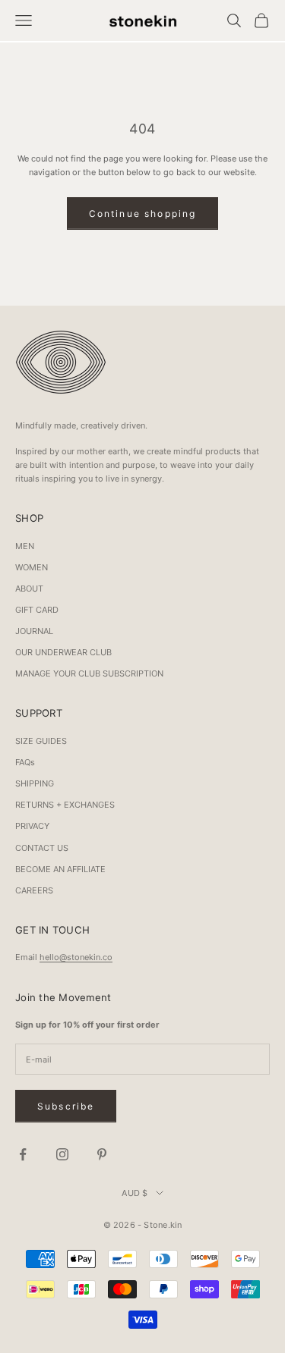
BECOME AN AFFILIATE (60, 869)
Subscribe (65, 1106)
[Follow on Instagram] (62, 1154)
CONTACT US (41, 848)
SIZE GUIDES (41, 741)
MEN (24, 546)
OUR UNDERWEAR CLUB (63, 652)
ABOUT (29, 588)
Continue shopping (143, 213)
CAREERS (34, 890)
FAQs (25, 762)
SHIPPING (34, 783)
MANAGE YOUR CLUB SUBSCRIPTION (89, 673)
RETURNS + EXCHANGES (65, 804)
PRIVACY (32, 826)
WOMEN (31, 567)
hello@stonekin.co (76, 957)
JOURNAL (34, 631)
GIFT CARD (37, 609)
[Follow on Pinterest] (101, 1154)
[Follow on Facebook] (22, 1154)
